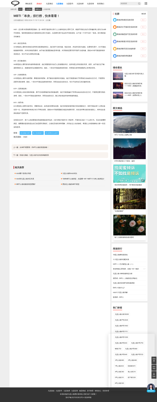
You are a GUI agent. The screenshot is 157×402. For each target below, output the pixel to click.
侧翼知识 (38, 9)
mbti (25, 137)
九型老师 (80, 4)
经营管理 (106, 391)
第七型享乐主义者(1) (52, 133)
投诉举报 (88, 397)
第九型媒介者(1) (25, 133)
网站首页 (28, 4)
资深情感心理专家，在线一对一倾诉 (129, 269)
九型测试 (49, 4)
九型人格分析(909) (122, 314)
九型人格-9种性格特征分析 (122, 273)
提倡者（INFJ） (118, 297)
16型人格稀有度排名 (120, 255)
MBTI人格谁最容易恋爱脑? (25, 184)
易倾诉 (39, 4)
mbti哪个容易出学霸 (23, 173)
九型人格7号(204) (121, 320)
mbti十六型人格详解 (120, 292)
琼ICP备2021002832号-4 (75, 397)
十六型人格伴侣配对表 (121, 259)
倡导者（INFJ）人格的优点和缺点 (125, 278)
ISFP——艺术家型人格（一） (123, 264)
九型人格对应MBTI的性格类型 (124, 283)
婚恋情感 (82, 391)
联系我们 (100, 4)
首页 (20, 9)
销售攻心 (98, 391)
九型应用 (90, 4)
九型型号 (69, 4)
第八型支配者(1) (38, 133)
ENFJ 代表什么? (119, 288)
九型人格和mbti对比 (70, 173)
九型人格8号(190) (121, 326)
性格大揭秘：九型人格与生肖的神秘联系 (34, 155)
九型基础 (59, 4)
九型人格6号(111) (121, 331)
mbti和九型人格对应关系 (25, 179)
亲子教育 (90, 391)
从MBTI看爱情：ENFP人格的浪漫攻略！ (34, 147)
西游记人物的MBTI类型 (71, 184)
